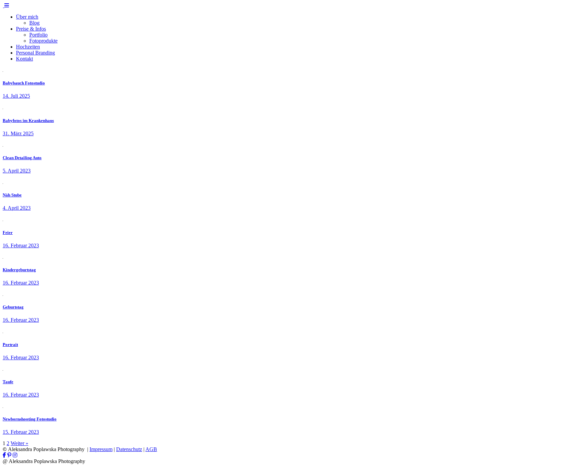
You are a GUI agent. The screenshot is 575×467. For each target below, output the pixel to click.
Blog (34, 23)
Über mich (27, 17)
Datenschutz (129, 449)
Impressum (101, 449)
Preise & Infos (31, 29)
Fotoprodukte (43, 41)
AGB (151, 449)
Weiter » (19, 443)
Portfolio (38, 35)
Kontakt (24, 58)
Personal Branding (35, 53)
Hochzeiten (28, 47)
